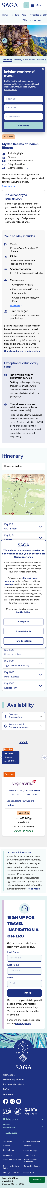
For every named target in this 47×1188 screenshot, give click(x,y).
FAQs (6, 1089)
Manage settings (24, 641)
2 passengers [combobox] (15, 717)
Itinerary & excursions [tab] (24, 60)
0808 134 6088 (23, 831)
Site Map (27, 1146)
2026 (23, 742)
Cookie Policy (8, 1150)
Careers (6, 1146)
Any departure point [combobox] (18, 727)
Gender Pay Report (32, 1166)
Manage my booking (26, 5)
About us (8, 1094)
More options (34, 20)
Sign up (28, 993)
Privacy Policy (29, 1155)
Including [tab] (7, 60)
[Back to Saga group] (10, 5)
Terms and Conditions (12, 1160)
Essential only (23, 632)
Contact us (9, 1075)
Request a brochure (13, 1085)
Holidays (15, 15)
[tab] (23, 527)
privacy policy (23, 1024)
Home (5, 15)
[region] (23, 594)
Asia (24, 15)
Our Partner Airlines (32, 1142)
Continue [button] (37, 1180)
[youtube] (18, 1102)
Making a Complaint (11, 1173)
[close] (43, 69)
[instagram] (12, 1102)
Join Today (23, 126)
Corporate (7, 1155)
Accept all (23, 622)
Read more (7, 186)
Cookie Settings (30, 1151)
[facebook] (5, 1102)
